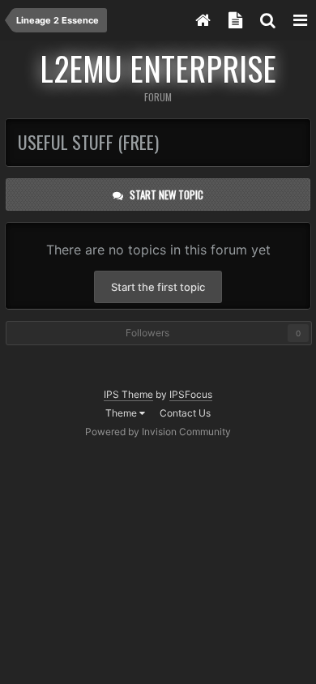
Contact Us (185, 413)
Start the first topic (158, 286)
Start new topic (166, 194)
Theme (122, 413)
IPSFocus (190, 394)
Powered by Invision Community (158, 431)
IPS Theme (128, 394)
